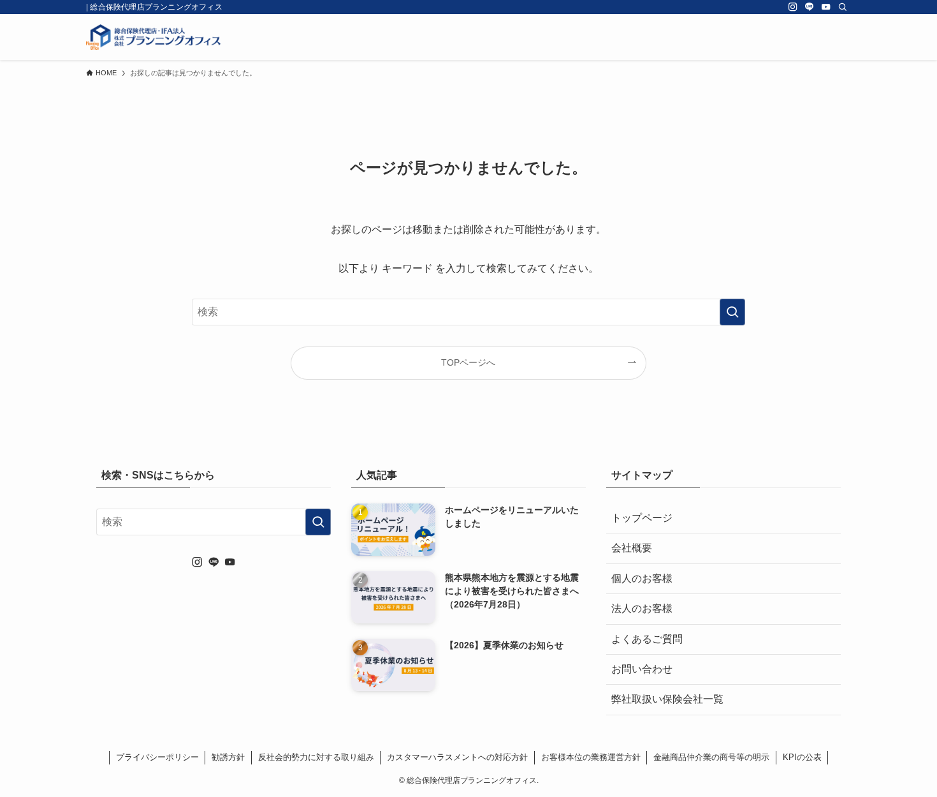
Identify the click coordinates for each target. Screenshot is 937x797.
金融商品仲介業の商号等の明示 (711, 757)
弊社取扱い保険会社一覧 (667, 699)
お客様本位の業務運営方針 (591, 757)
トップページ (641, 517)
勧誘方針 (228, 757)
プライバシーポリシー (157, 757)
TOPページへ (468, 362)
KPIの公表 (802, 757)
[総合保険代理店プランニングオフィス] (153, 37)
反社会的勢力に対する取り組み (316, 757)
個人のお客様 (641, 578)
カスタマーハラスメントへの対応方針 (457, 757)
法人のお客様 (641, 608)
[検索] (842, 7)
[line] (809, 7)
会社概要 (631, 547)
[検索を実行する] (732, 312)
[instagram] (793, 7)
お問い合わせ (641, 669)
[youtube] (826, 7)
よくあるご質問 (647, 639)
